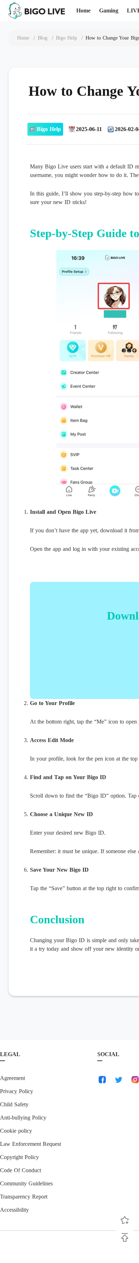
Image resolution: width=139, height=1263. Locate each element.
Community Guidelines (26, 1183)
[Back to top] (124, 1237)
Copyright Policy (19, 1157)
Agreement (12, 1078)
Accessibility (14, 1210)
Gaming (108, 10)
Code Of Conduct (20, 1170)
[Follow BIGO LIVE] (124, 1220)
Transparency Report (23, 1197)
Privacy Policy (16, 1091)
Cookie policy (16, 1131)
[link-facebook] (102, 1080)
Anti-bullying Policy (23, 1118)
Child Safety (14, 1104)
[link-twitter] (119, 1080)
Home (83, 10)
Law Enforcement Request (30, 1144)
